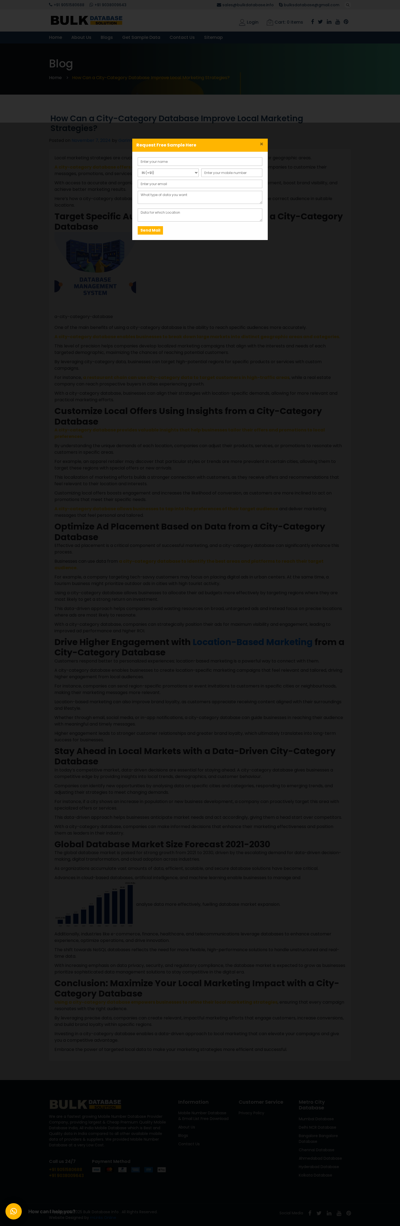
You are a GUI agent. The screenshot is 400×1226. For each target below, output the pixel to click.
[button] (13, 1211)
